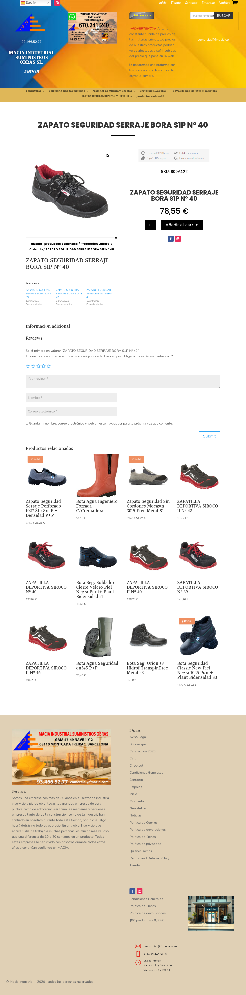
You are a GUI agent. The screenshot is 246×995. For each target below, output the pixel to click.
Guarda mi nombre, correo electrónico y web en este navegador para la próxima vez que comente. (101, 423)
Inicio (163, 3)
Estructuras (33, 91)
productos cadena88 (150, 97)
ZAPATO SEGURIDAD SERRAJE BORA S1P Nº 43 (99, 293)
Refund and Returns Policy (149, 858)
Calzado (36, 249)
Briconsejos (137, 744)
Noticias (224, 3)
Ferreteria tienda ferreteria (67, 91)
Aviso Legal (138, 737)
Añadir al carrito (181, 225)
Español (30, 2)
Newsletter (137, 808)
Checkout (136, 765)
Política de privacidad (145, 844)
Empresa (208, 3)
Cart (132, 758)
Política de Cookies (143, 822)
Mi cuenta (136, 801)
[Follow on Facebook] (171, 239)
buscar (223, 15)
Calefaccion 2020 (142, 751)
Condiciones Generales (146, 772)
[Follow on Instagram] (57, 3)
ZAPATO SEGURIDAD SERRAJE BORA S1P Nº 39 (39, 293)
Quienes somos (140, 851)
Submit (209, 436)
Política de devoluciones (147, 829)
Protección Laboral (153, 91)
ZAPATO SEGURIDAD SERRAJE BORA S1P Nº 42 (69, 293)
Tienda (176, 3)
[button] (107, 156)
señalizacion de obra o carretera (195, 91)
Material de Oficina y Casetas (112, 91)
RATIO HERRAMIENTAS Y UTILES (105, 97)
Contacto (191, 3)
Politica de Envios (142, 837)
